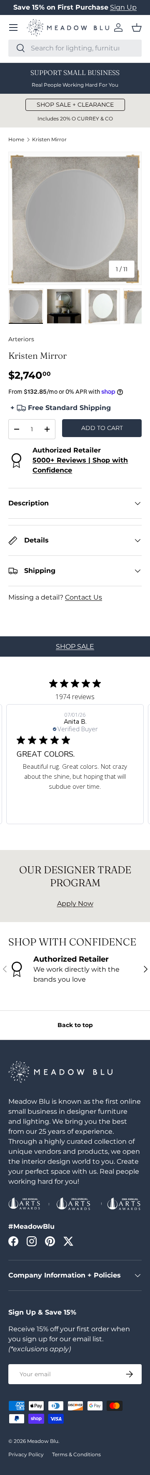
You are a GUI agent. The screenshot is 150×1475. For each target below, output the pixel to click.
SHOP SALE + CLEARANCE (75, 104)
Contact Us (83, 597)
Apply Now (75, 904)
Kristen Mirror (49, 139)
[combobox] (75, 48)
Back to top (75, 1025)
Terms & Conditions (76, 1454)
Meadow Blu (42, 1441)
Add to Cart (102, 428)
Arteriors (21, 339)
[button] (137, 27)
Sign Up (123, 7)
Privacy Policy (26, 1454)
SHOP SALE (75, 646)
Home (16, 139)
